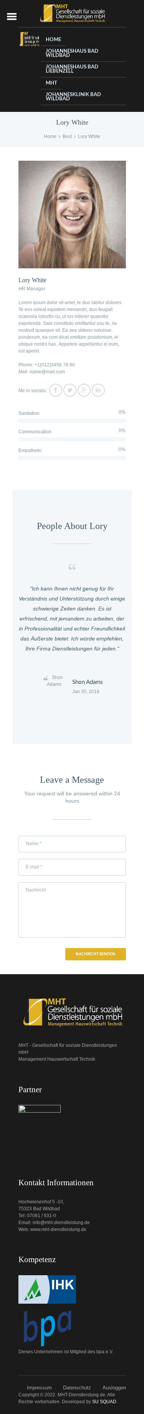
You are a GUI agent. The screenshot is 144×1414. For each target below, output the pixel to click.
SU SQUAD (104, 1401)
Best (67, 136)
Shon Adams (87, 682)
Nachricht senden (95, 954)
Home (50, 136)
